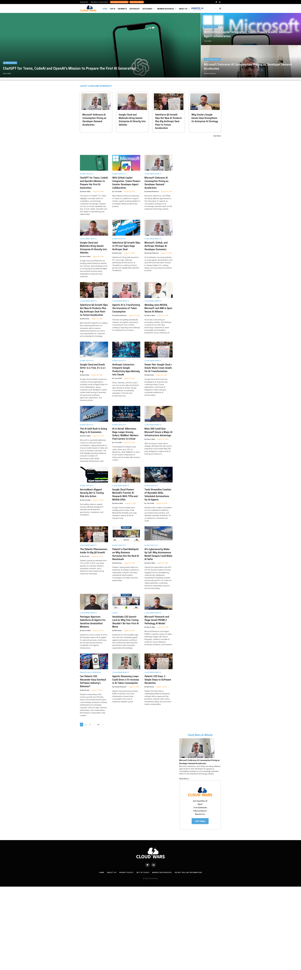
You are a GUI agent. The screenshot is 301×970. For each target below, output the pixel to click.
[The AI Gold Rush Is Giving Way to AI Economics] (94, 414)
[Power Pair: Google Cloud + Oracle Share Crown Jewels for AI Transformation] (159, 349)
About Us (183, 8)
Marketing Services (162, 872)
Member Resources (165, 8)
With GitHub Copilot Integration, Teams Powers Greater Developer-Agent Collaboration (248, 34)
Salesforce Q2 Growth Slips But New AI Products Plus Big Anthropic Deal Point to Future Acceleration (168, 121)
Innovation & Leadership (90, 672)
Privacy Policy (126, 872)
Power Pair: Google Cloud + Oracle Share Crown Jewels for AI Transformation (158, 368)
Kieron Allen (7, 73)
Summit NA (84, 2)
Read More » (184, 779)
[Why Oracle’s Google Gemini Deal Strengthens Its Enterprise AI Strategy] (205, 101)
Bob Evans (118, 253)
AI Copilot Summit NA (119, 2)
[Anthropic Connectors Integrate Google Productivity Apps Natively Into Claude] (126, 349)
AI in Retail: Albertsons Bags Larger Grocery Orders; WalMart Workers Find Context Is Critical (125, 433)
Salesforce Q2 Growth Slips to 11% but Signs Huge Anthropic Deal (126, 246)
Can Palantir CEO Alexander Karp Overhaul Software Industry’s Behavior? (93, 681)
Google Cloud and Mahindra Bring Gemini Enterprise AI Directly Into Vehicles (132, 119)
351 (98, 724)
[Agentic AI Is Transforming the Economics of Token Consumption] (126, 290)
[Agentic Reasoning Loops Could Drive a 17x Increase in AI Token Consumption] (126, 661)
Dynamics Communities (99, 2)
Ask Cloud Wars (137, 2)
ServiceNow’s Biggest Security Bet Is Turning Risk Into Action (92, 493)
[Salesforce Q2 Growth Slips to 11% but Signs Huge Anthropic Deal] (126, 227)
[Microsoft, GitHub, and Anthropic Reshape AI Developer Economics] (159, 227)
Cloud (114, 613)
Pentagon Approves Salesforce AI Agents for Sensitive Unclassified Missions (92, 621)
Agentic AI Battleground (197, 7)
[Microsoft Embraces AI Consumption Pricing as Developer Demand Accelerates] (96, 101)
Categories (147, 8)
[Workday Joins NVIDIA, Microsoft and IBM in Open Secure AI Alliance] (159, 290)
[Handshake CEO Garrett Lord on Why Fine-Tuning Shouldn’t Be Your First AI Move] (126, 602)
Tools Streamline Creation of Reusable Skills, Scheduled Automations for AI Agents (158, 494)
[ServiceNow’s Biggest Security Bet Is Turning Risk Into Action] (94, 474)
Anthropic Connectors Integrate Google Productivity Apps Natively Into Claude (126, 369)
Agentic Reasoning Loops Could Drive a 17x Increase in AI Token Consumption (125, 680)
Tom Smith (207, 41)
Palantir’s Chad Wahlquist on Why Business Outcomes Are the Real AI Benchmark (125, 554)
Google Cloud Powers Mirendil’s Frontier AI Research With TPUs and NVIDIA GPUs (125, 494)
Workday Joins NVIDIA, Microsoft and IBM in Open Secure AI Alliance (158, 308)
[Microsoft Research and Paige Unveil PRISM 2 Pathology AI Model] (159, 602)
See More (217, 136)
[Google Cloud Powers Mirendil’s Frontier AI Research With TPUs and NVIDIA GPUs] (126, 474)
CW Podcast (134, 8)
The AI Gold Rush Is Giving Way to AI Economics (93, 430)
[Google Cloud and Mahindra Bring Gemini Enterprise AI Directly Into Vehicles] (132, 101)
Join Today (200, 821)
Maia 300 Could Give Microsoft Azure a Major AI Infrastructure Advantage (158, 432)
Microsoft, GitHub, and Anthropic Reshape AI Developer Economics (156, 246)
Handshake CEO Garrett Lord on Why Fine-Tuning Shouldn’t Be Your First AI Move (125, 621)
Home (105, 8)
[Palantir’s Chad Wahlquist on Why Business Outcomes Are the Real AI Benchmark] (126, 534)
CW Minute (122, 8)
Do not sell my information (188, 872)
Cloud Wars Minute (212, 59)
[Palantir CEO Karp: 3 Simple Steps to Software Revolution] (159, 661)
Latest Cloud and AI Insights (96, 86)
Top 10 (112, 8)
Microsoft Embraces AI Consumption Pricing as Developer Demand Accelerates (248, 66)
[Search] (220, 8)
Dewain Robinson (210, 73)
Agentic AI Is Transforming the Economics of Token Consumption (126, 308)
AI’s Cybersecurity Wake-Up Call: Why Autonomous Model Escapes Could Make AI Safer (158, 554)
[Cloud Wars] (88, 8)
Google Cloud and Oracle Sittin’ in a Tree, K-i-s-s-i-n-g (93, 368)
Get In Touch (142, 872)
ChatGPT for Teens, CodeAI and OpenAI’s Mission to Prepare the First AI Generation (69, 68)
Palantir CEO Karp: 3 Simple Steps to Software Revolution (158, 680)
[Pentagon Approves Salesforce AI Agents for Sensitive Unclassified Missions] (94, 602)
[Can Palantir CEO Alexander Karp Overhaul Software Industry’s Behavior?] (94, 661)
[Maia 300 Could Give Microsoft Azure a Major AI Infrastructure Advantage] (159, 414)
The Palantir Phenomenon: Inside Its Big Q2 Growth (94, 551)
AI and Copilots (10, 63)
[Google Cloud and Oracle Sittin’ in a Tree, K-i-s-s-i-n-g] (94, 349)
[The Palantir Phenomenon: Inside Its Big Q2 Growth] (94, 534)
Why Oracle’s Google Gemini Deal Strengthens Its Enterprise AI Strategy (204, 118)
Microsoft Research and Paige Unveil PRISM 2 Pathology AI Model (157, 620)
